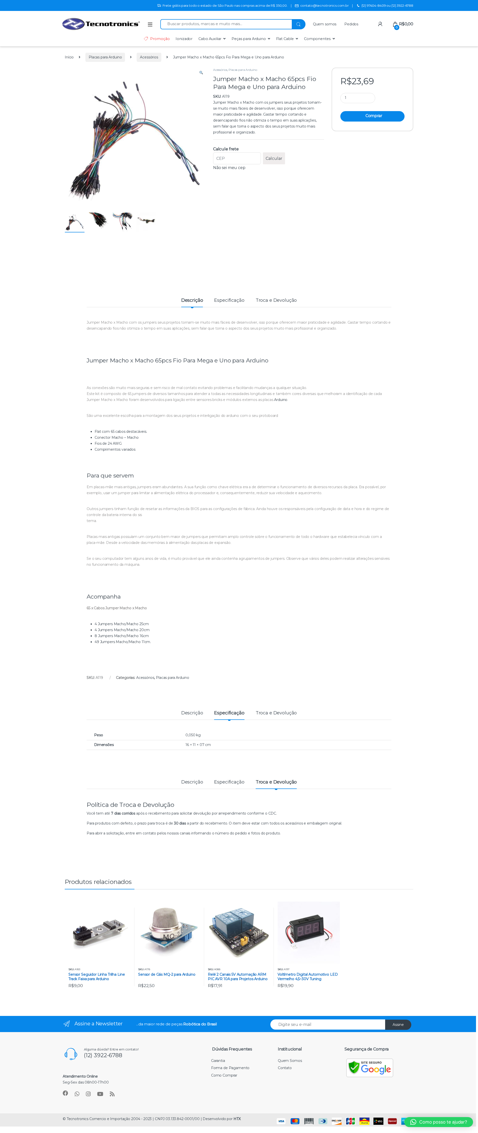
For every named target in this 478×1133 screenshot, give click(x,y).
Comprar (373, 115)
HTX (237, 1119)
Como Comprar (224, 1075)
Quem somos (325, 24)
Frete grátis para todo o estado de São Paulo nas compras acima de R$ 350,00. (225, 5)
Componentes (317, 39)
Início (69, 57)
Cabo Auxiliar (209, 39)
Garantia (218, 1060)
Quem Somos (290, 1060)
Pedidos (351, 24)
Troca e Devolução (276, 300)
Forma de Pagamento (230, 1068)
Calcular (274, 158)
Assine (398, 1024)
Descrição (192, 300)
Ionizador (184, 39)
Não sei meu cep (229, 167)
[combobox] (226, 24)
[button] (201, 73)
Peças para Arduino (249, 39)
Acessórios (149, 57)
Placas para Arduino (105, 57)
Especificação (229, 300)
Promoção (160, 39)
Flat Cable (285, 39)
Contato (285, 1068)
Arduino (280, 399)
